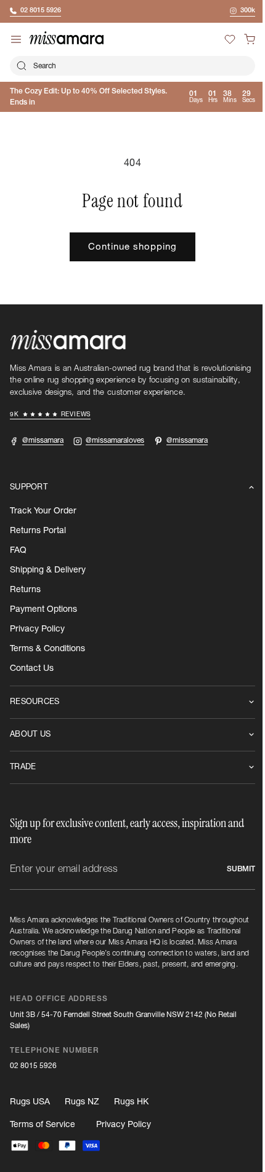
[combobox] (128, 66)
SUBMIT (232, 869)
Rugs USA (30, 1113)
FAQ (18, 550)
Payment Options (43, 609)
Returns (25, 589)
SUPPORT (28, 487)
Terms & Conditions (47, 648)
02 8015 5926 (33, 1076)
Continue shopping (128, 246)
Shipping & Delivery (48, 570)
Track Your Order (43, 511)
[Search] (21, 65)
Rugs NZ (82, 1113)
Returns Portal (38, 530)
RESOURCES (34, 702)
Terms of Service (42, 1135)
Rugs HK (131, 1113)
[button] (240, 39)
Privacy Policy (37, 629)
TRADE (23, 767)
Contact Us (32, 668)
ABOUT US (30, 734)
